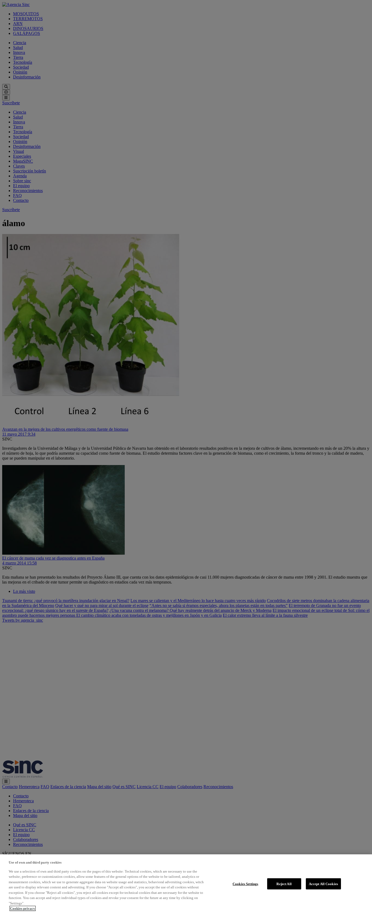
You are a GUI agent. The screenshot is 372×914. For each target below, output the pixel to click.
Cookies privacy (22, 908)
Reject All (283, 884)
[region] (186, 884)
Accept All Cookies (323, 884)
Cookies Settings (245, 884)
